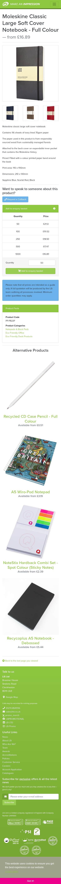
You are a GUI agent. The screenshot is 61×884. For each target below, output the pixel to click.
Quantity (10, 262)
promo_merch (12, 715)
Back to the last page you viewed (21, 660)
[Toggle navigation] (54, 4)
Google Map (12, 697)
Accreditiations (9, 755)
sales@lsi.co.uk (13, 711)
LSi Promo (11, 726)
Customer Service (11, 762)
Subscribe (9, 802)
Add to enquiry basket (32, 271)
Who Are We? (9, 744)
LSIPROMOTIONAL (15, 719)
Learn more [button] (11, 871)
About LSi (7, 740)
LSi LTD (9, 722)
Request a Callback (16, 199)
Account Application (12, 769)
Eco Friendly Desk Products (19, 336)
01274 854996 (13, 708)
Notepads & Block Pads (17, 329)
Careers (6, 766)
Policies (6, 758)
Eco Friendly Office (15, 333)
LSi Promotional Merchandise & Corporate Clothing (21, 4)
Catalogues (8, 773)
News (5, 737)
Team (5, 747)
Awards (6, 751)
